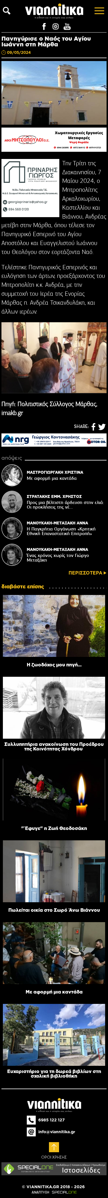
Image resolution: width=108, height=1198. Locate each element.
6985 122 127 (51, 1120)
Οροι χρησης (54, 1157)
